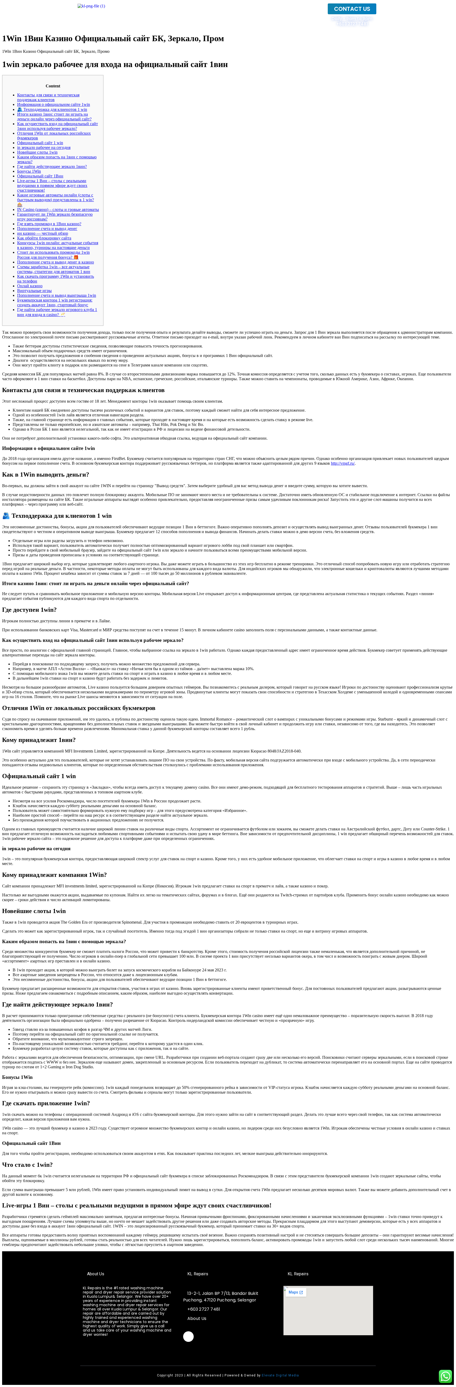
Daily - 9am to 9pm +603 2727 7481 (352, 21)
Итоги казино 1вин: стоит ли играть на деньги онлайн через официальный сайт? (54, 116)
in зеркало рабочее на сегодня (43, 147)
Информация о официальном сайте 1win (53, 104)
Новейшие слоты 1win (37, 152)
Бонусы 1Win (29, 171)
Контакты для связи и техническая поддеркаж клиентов (48, 97)
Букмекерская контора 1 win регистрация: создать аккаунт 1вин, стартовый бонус (54, 302)
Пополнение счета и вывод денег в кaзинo (55, 262)
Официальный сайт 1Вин (40, 176)
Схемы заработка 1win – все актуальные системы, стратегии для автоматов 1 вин (53, 269)
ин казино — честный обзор (42, 233)
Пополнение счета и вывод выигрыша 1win (56, 295)
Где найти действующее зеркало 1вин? (52, 166)
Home (312, 15)
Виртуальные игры (34, 290)
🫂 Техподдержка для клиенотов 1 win (52, 109)
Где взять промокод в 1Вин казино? (49, 224)
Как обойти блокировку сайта (44, 238)
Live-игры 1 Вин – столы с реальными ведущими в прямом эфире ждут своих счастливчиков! (52, 185)
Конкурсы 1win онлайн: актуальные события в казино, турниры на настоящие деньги (57, 245)
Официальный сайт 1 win (40, 142)
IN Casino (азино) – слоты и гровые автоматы (58, 209)
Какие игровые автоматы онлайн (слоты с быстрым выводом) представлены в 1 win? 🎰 (55, 200)
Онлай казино (29, 286)
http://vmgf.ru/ (343, 463)
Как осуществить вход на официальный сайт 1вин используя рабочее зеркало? (57, 126)
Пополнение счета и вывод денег (47, 228)
